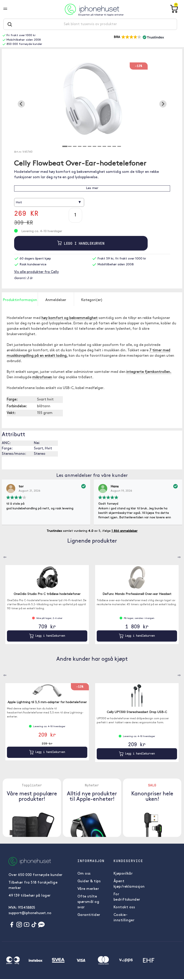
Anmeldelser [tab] (55, 300)
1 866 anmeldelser (125, 531)
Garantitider (88, 915)
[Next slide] (162, 104)
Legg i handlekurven (83, 243)
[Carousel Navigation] (1, 555)
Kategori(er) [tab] (92, 300)
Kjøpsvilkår (123, 874)
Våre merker (88, 889)
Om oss (84, 874)
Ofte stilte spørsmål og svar (88, 902)
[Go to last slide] (21, 104)
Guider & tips (89, 881)
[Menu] (8, 9)
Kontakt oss (124, 907)
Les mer (92, 188)
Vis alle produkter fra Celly (36, 272)
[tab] (64, 146)
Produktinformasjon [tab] (20, 300)
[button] (138, 37)
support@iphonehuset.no (30, 913)
